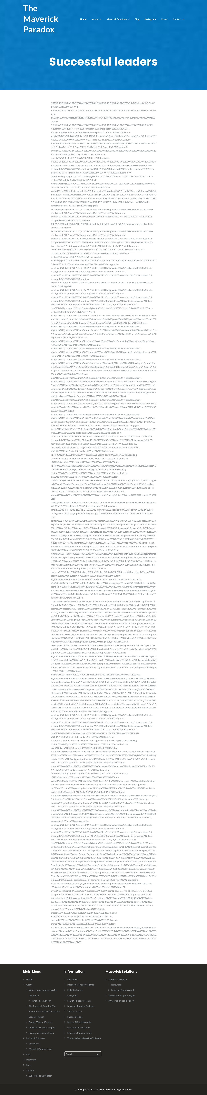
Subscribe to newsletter (40, 1075)
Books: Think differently (41, 1022)
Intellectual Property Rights (42, 1027)
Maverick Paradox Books (79, 1032)
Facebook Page (75, 1016)
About (95, 19)
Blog (137, 19)
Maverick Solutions (117, 19)
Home (83, 19)
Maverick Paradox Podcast (80, 1006)
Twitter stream (74, 1011)
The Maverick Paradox (40, 18)
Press (164, 19)
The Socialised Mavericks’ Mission (84, 1038)
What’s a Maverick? (41, 1000)
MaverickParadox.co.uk (40, 1049)
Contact (177, 19)
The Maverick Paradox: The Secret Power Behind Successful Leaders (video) (44, 1011)
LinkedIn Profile (75, 990)
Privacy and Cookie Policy (41, 1032)
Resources (34, 1043)
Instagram (150, 19)
